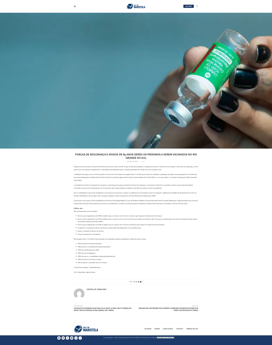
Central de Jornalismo (96, 289)
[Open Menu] (75, 6)
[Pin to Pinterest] (138, 282)
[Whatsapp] (80, 338)
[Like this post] (132, 282)
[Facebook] (59, 338)
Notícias (147, 329)
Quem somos (168, 329)
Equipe (157, 329)
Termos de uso (192, 329)
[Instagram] (76, 338)
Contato (179, 329)
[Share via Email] (140, 282)
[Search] (197, 6)
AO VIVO (189, 6)
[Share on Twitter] (136, 282)
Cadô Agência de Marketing (165, 337)
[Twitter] (63, 338)
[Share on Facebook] (134, 282)
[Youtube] (71, 338)
